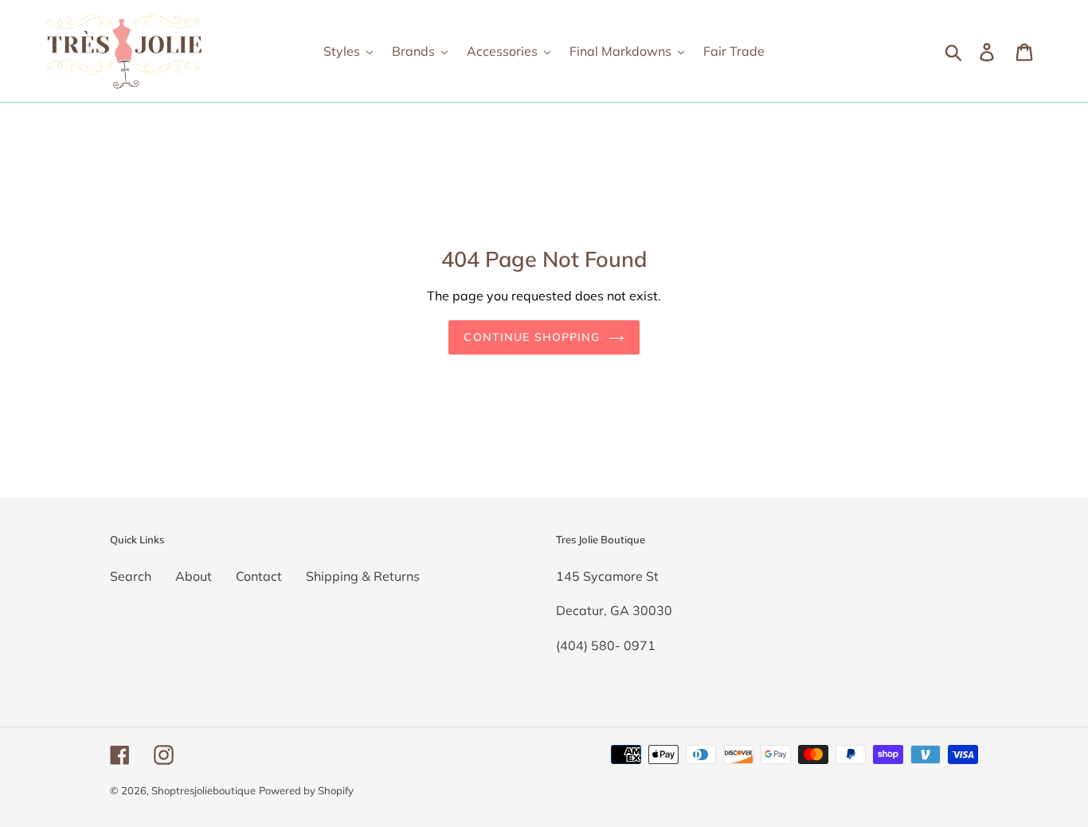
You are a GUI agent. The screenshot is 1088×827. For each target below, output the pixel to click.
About (193, 576)
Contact (259, 576)
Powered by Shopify (306, 790)
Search (130, 576)
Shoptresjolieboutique (203, 790)
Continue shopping (532, 337)
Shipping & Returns (363, 576)
